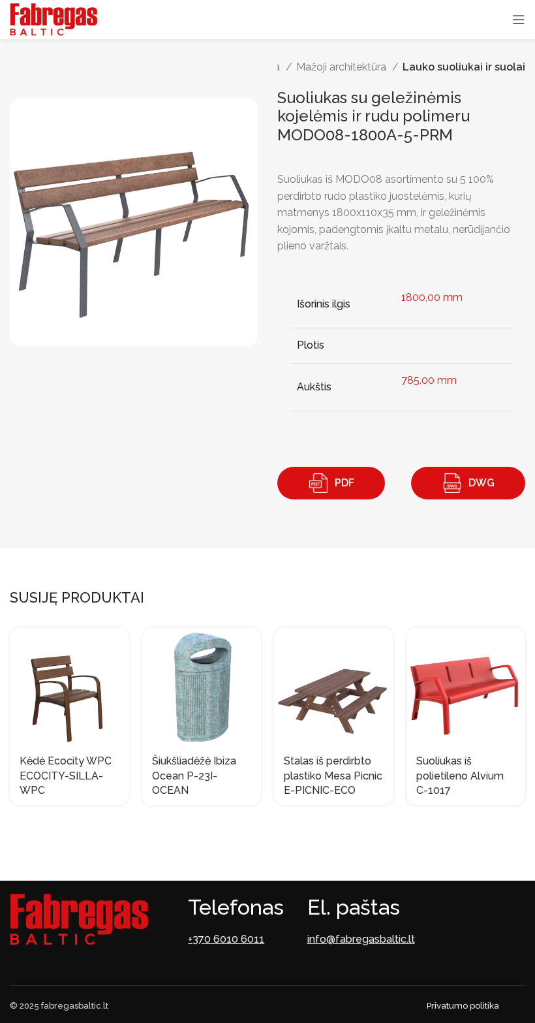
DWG (481, 483)
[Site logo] (53, 18)
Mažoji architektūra (342, 67)
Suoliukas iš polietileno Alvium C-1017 (460, 775)
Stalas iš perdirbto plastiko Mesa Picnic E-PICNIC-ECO (333, 775)
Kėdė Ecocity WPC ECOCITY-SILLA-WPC (66, 775)
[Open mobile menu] (519, 20)
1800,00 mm (432, 297)
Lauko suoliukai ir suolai (464, 67)
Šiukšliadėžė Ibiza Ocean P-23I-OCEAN (194, 775)
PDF (344, 483)
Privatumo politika (463, 1006)
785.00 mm (429, 380)
